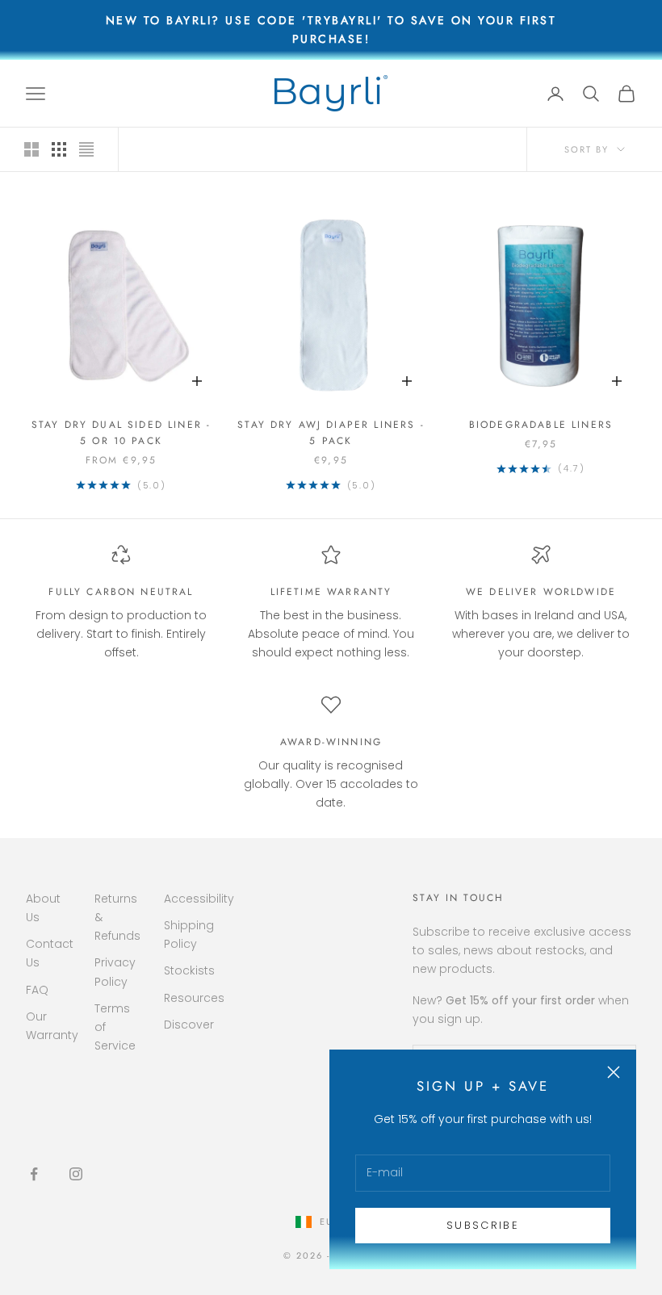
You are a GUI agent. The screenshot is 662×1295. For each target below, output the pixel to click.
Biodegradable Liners (541, 424)
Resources (194, 998)
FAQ (37, 990)
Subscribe (482, 1225)
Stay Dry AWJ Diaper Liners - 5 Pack (330, 432)
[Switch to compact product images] (86, 149)
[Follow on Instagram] (76, 1174)
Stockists (189, 970)
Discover (189, 1024)
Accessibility (199, 899)
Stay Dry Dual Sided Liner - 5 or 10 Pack (121, 432)
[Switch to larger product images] (31, 149)
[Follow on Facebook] (34, 1174)
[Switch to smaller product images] (59, 149)
